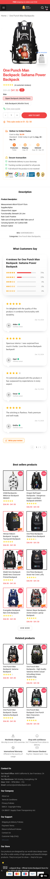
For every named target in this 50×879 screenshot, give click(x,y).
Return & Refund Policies (11, 829)
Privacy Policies (8, 803)
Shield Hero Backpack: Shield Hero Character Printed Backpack (12, 574)
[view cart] (46, 7)
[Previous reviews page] (32, 447)
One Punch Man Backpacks (21, 16)
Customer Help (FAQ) (10, 836)
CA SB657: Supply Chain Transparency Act (18, 810)
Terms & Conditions (9, 800)
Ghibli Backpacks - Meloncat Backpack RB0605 (11, 495)
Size (5, 94)
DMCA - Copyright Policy (11, 807)
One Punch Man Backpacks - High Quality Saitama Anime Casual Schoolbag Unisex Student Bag (36, 672)
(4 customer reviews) (22, 85)
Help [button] (45, 876)
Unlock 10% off (5, 867)
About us (5, 796)
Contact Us (6, 833)
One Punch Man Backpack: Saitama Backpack (10, 669)
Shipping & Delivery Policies (12, 822)
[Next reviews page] (44, 447)
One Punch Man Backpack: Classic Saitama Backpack (10, 712)
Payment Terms (8, 826)
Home (3, 16)
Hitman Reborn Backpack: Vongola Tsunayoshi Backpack (11, 536)
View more (25, 628)
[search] (42, 7)
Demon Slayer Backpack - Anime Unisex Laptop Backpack (37, 612)
